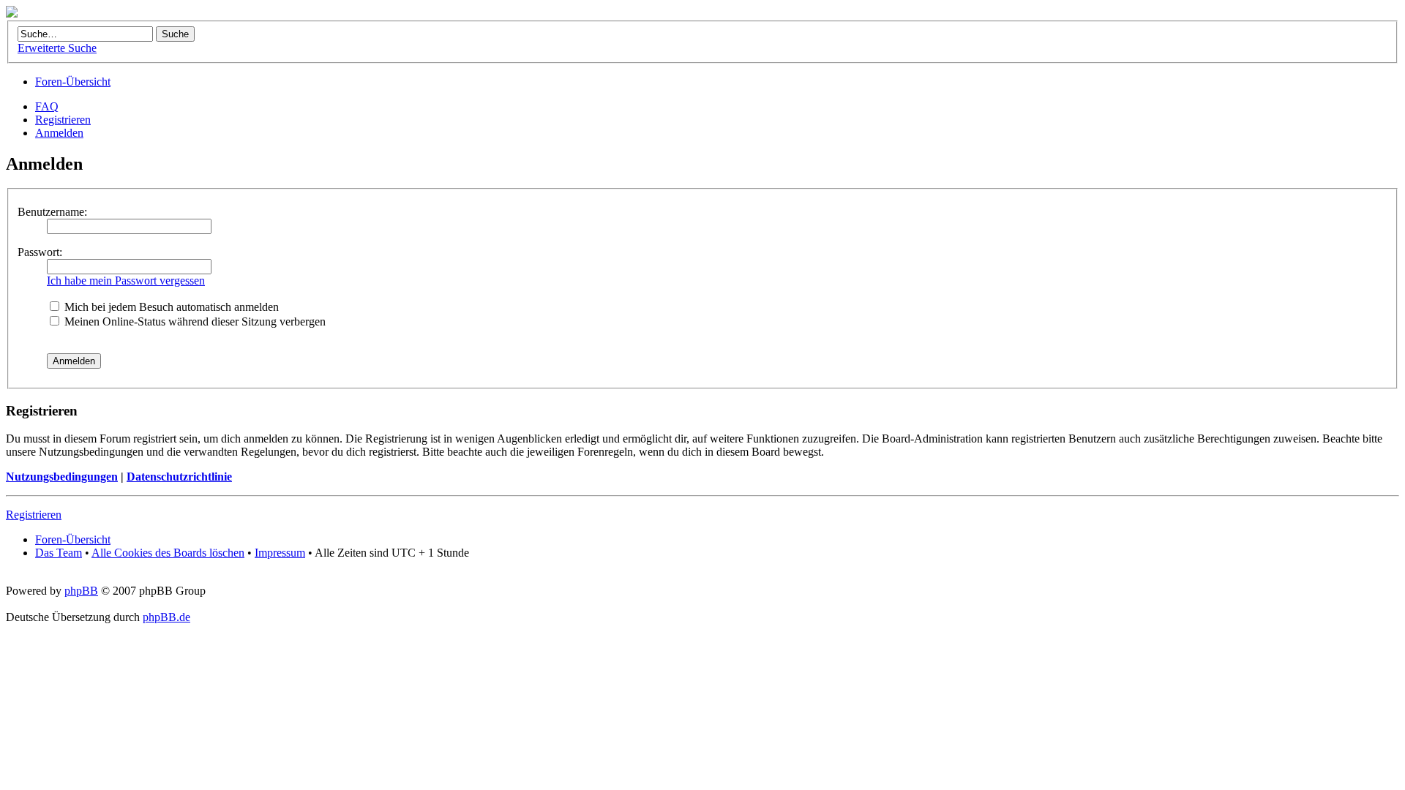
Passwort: (40, 252)
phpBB (81, 590)
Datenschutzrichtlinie (179, 476)
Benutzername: (52, 212)
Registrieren (63, 119)
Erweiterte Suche (57, 48)
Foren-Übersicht (72, 81)
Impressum (280, 552)
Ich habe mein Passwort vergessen (126, 280)
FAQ (47, 106)
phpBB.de (166, 617)
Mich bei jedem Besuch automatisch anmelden (170, 307)
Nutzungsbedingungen (62, 476)
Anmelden (59, 133)
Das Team (58, 552)
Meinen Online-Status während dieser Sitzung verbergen (193, 321)
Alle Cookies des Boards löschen (167, 552)
